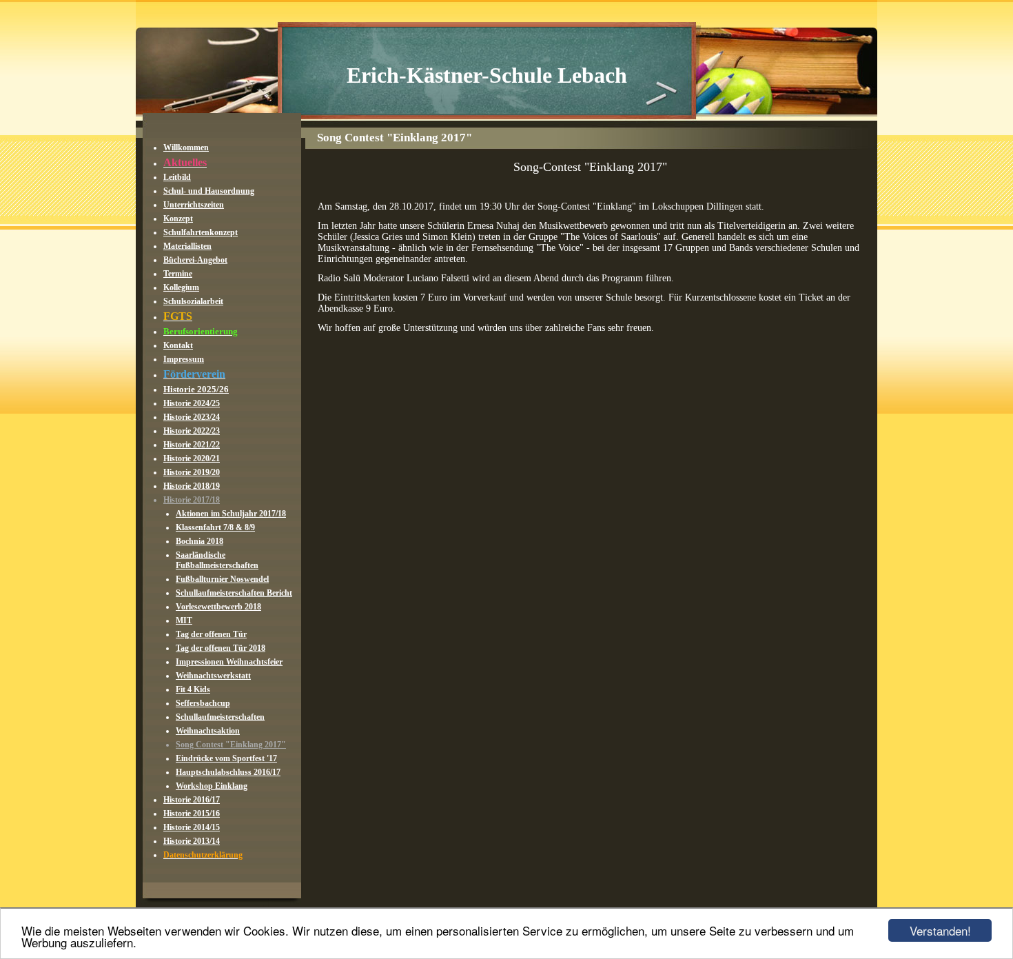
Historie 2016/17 (191, 800)
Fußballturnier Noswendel (222, 579)
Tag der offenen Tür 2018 (220, 648)
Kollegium (181, 287)
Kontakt (178, 345)
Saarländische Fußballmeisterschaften (217, 560)
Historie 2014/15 (191, 827)
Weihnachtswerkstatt (213, 675)
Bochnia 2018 (199, 541)
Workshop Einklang (211, 786)
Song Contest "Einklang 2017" (231, 744)
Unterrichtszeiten (193, 205)
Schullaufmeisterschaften (220, 717)
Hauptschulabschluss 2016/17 (228, 772)
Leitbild (177, 177)
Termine (177, 274)
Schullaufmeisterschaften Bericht (234, 593)
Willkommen (186, 147)
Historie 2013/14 (191, 841)
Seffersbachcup (203, 703)
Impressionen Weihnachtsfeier (229, 662)
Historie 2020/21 (191, 458)
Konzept (178, 218)
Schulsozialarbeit (193, 301)
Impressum (183, 359)
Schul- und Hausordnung (208, 191)
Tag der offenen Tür (211, 634)
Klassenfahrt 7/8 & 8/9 (215, 527)
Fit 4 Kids (193, 689)
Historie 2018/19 (191, 486)
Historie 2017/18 (191, 500)
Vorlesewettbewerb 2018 (218, 607)
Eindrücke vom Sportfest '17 (226, 758)
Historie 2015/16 (191, 813)
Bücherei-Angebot (195, 260)
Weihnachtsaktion (208, 731)
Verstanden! (940, 930)
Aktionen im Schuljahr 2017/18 (231, 513)
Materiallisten (187, 246)
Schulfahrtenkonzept (200, 232)
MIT (184, 620)
